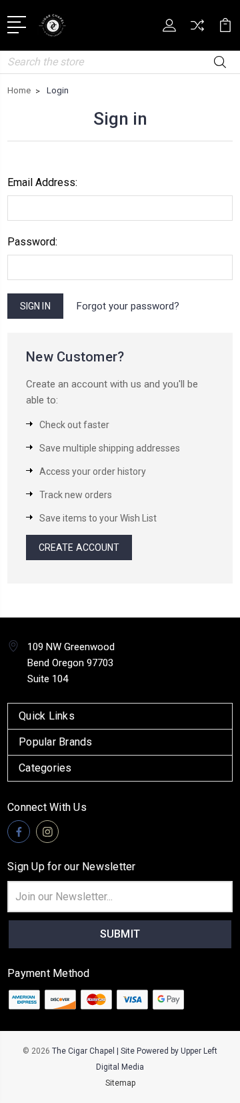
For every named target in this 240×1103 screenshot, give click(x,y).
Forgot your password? (128, 306)
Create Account (79, 547)
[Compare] (197, 29)
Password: (32, 241)
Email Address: (42, 182)
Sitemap (120, 1083)
